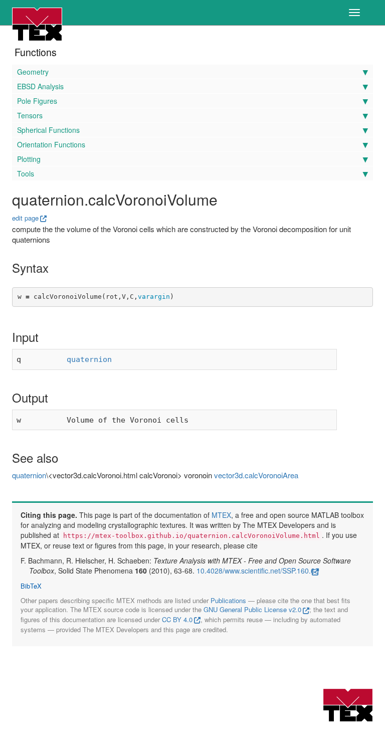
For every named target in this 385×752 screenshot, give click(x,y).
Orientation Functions (51, 144)
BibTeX (31, 586)
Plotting (29, 159)
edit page (25, 218)
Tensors (30, 115)
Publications (228, 600)
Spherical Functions (48, 130)
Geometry (33, 72)
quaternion (89, 359)
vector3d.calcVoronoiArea (256, 475)
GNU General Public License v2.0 (252, 609)
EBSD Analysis (40, 86)
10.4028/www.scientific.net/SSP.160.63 (258, 571)
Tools (25, 173)
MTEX (221, 515)
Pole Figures (37, 101)
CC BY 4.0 (177, 619)
